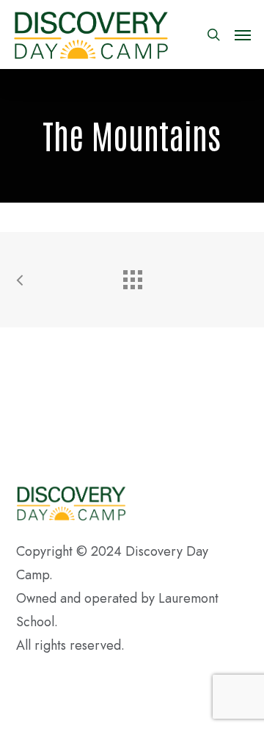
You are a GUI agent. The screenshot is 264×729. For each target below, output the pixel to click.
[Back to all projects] (132, 276)
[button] (243, 34)
